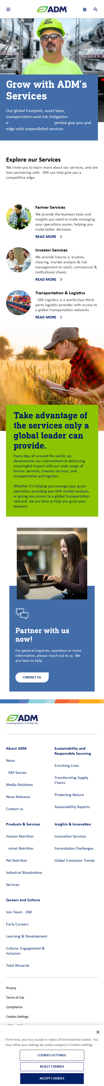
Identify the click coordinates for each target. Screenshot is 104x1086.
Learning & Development (26, 936)
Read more (45, 236)
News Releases (18, 797)
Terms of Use (15, 998)
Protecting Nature (69, 795)
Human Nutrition (20, 837)
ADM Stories (16, 773)
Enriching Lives (67, 766)
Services (12, 885)
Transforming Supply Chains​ (71, 780)
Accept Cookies (52, 1078)
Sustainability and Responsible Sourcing (73, 751)
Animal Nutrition (19, 849)
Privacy (11, 988)
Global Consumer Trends (75, 861)
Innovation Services (70, 837)
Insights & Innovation (73, 824)
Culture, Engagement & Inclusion (25, 951)
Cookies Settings (17, 1017)
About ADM (16, 748)
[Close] (97, 1032)
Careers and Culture (23, 899)
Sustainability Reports (72, 807)
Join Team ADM (19, 912)
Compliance (14, 1007)
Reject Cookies (52, 1066)
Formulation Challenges (74, 849)
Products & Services (23, 824)
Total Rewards (17, 966)
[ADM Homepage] (52, 11)
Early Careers (17, 924)
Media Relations (19, 785)
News (10, 761)
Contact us (14, 809)
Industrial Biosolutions (24, 873)
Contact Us (32, 677)
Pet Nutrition (16, 861)
